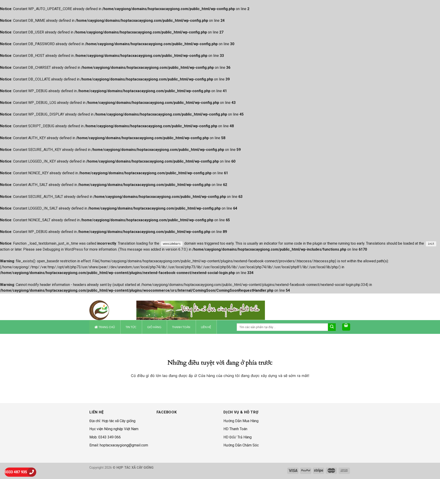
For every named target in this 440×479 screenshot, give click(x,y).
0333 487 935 (16, 472)
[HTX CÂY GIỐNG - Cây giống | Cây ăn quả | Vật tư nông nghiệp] (109, 310)
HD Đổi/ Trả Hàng (237, 437)
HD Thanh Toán (235, 429)
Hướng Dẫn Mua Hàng (240, 421)
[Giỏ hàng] (346, 327)
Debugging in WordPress (63, 249)
